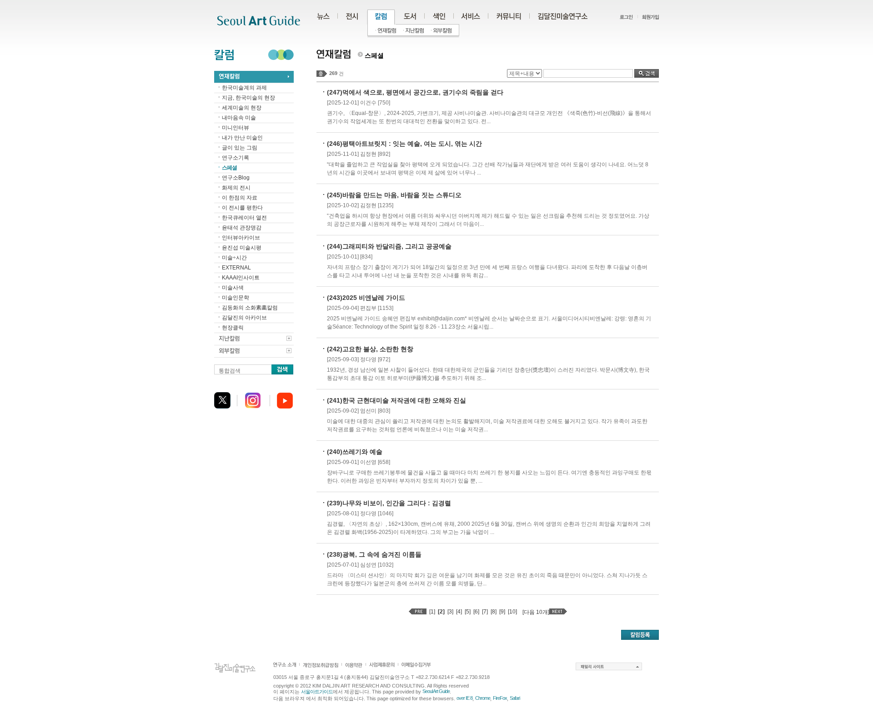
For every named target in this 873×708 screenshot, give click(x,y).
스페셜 (229, 168)
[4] (459, 611)
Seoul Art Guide (436, 691)
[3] (450, 611)
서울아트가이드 (317, 691)
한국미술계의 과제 (244, 88)
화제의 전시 (236, 187)
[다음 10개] (535, 612)
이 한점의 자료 (239, 197)
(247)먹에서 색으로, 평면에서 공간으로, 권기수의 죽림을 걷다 (415, 92)
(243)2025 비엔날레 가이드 (366, 297)
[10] (512, 611)
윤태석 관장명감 (241, 227)
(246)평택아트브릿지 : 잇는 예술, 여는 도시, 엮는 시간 (404, 143)
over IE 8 (464, 698)
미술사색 (233, 287)
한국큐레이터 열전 (244, 217)
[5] (468, 611)
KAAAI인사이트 (241, 277)
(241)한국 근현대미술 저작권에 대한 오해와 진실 (396, 400)
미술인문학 (235, 297)
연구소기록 (235, 158)
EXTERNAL (236, 267)
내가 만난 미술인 (242, 138)
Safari (515, 698)
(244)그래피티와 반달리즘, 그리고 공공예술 (389, 246)
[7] (485, 611)
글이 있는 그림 (239, 148)
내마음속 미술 (239, 118)
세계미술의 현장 (241, 108)
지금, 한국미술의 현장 (248, 98)
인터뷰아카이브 (241, 237)
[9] (502, 611)
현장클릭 (233, 327)
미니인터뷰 (235, 128)
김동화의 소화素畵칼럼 (250, 307)
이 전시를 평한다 (242, 207)
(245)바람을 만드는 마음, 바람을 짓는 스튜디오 (394, 195)
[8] (494, 611)
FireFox (500, 698)
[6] (476, 611)
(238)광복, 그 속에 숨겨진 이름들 (374, 554)
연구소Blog (236, 178)
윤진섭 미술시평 (241, 247)
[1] (432, 611)
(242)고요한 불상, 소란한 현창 (370, 349)
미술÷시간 (234, 257)
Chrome (482, 698)
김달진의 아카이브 (244, 317)
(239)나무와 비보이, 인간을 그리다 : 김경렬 (389, 503)
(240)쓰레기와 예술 (354, 451)
